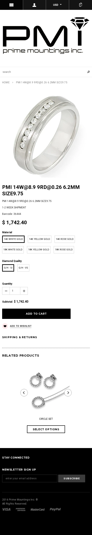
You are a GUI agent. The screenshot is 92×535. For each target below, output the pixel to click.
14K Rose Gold (65, 239)
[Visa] (6, 509)
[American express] (20, 509)
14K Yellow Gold (39, 239)
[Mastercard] (38, 509)
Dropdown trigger (34, 5)
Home (6, 82)
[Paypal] (55, 509)
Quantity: (7, 283)
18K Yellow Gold (38, 249)
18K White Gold (12, 249)
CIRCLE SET (46, 418)
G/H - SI (8, 267)
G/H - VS (23, 267)
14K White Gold (13, 239)
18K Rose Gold (64, 249)
